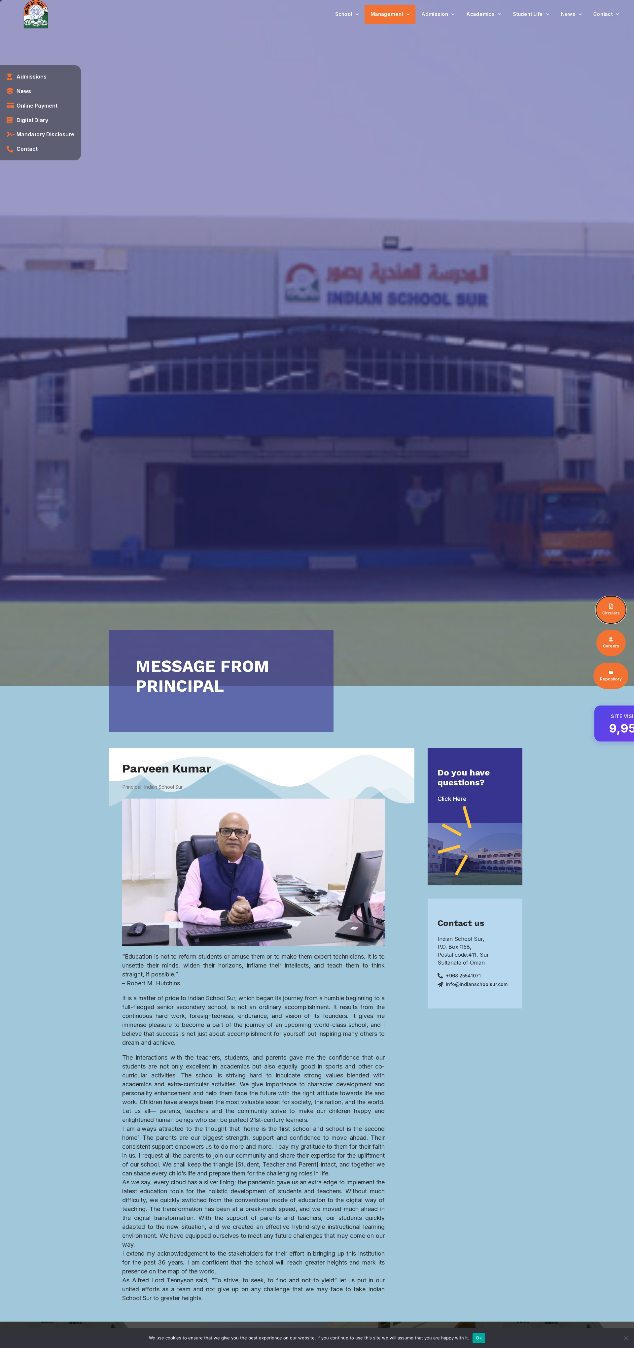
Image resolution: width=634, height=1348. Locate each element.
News (568, 14)
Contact (603, 14)
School (343, 14)
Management (386, 14)
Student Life (528, 14)
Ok (479, 1337)
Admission (434, 14)
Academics (480, 14)
